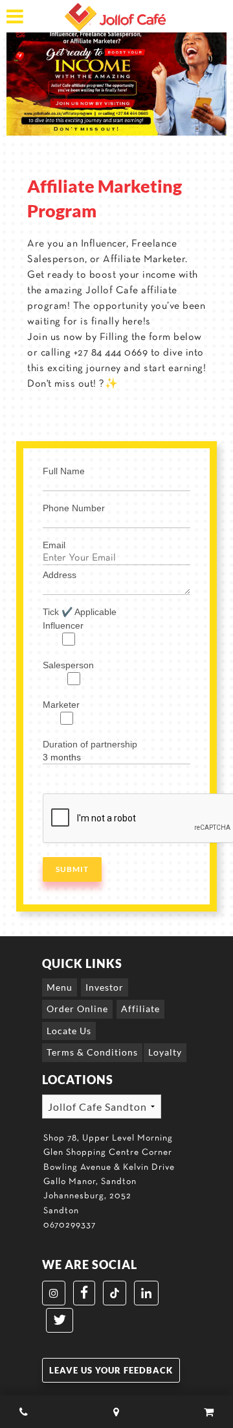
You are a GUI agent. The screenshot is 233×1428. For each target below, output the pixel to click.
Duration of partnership (90, 744)
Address (59, 575)
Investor (104, 987)
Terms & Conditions (92, 1052)
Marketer (61, 704)
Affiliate (140, 1008)
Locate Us (69, 1030)
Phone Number (74, 508)
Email (54, 545)
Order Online (77, 1008)
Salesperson (68, 665)
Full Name (64, 471)
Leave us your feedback (111, 1370)
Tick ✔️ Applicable (79, 612)
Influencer (63, 625)
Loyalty (165, 1052)
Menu (59, 987)
